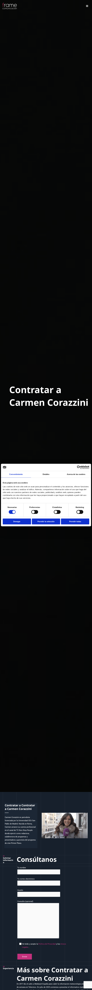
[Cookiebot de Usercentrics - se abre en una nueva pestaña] (78, 467)
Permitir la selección (46, 521)
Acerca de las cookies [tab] (76, 474)
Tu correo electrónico (26, 879)
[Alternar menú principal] (87, 5)
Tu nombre (21, 868)
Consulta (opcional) (25, 901)
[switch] (34, 512)
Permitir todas (75, 521)
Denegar (16, 521)
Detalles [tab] (46, 474)
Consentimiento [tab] (16, 474)
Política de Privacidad (47, 944)
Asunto (20, 890)
